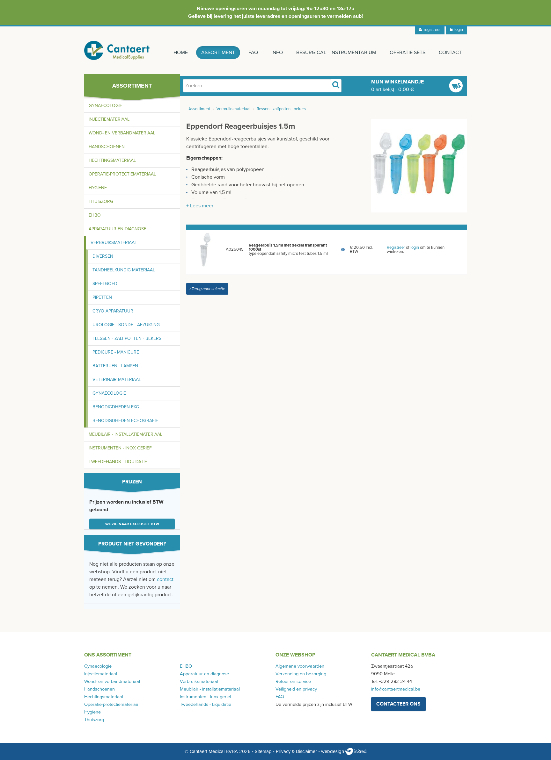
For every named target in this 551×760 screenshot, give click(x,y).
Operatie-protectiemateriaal (122, 174)
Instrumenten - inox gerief (120, 448)
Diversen (102, 256)
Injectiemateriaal (109, 119)
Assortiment (218, 52)
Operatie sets (407, 52)
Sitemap (263, 751)
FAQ (253, 52)
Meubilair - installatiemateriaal (125, 434)
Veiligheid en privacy (296, 689)
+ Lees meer (199, 206)
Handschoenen (107, 146)
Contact (450, 52)
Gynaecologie (105, 105)
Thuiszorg (101, 201)
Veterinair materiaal (116, 379)
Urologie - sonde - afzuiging (126, 324)
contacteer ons (398, 704)
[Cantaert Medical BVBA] (117, 50)
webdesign (333, 751)
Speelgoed (104, 283)
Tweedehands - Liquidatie (118, 461)
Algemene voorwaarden (300, 666)
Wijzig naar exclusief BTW (132, 524)
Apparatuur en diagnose (117, 229)
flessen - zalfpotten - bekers (281, 108)
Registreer (396, 247)
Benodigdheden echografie (125, 420)
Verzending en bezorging (301, 674)
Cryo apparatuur (112, 311)
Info (277, 52)
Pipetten (102, 297)
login (457, 29)
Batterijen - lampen (115, 366)
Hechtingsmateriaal (112, 160)
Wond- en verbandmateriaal (122, 133)
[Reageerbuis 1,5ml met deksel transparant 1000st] (205, 249)
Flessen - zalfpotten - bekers (126, 338)
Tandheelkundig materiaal (123, 270)
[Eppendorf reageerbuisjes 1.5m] (419, 165)
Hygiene (98, 187)
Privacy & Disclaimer (296, 751)
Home (180, 52)
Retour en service (293, 681)
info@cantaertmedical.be (395, 689)
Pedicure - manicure (115, 352)
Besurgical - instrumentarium (336, 52)
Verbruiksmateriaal (114, 242)
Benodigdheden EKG (115, 407)
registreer (431, 29)
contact (165, 579)
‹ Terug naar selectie (207, 288)
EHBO (95, 215)
